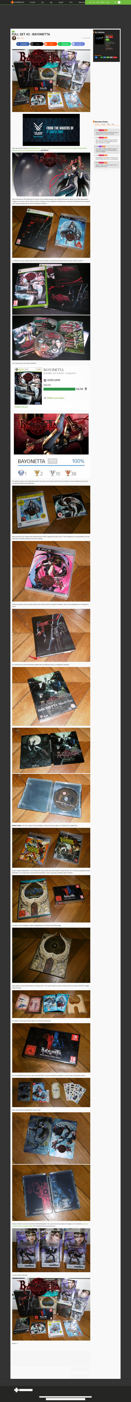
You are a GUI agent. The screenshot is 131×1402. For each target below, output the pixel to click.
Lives (113, 124)
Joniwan (22, 38)
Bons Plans (82, 2)
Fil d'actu (97, 124)
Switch (111, 37)
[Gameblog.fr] (17, 2)
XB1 (102, 57)
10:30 (106, 164)
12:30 (107, 132)
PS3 (105, 57)
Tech (42, 2)
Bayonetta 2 (109, 35)
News (108, 124)
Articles (103, 124)
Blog (13, 31)
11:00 (107, 157)
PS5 (94, 2)
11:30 (106, 149)
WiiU (107, 37)
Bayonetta (98, 55)
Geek (51, 2)
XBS (98, 2)
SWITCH (102, 2)
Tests (70, 2)
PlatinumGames (110, 49)
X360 (108, 57)
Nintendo (108, 46)
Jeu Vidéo (32, 2)
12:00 (107, 140)
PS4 (96, 57)
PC (90, 2)
